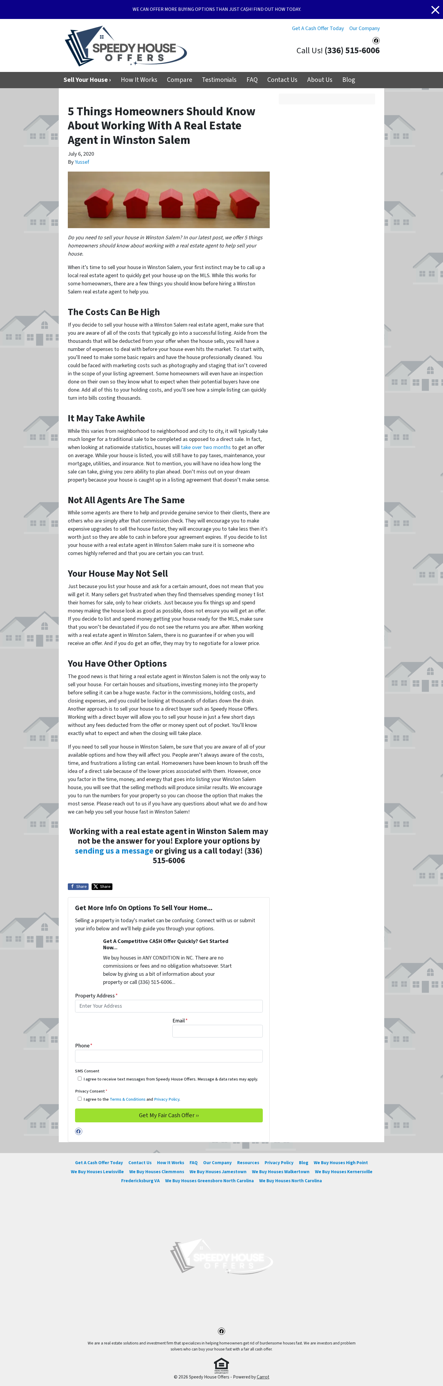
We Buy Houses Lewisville (97, 1171)
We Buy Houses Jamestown (218, 1171)
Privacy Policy (166, 1099)
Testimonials (219, 80)
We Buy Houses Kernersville (343, 1171)
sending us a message (114, 851)
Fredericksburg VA (140, 1180)
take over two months (206, 447)
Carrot (263, 1377)
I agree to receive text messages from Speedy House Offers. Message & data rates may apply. (170, 1079)
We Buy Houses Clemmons (156, 1171)
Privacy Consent (91, 1091)
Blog (348, 80)
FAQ (252, 80)
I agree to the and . (131, 1099)
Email (180, 1021)
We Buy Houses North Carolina (290, 1180)
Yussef (82, 162)
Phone (84, 1046)
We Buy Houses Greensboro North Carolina (209, 1180)
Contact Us (282, 80)
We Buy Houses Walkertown (280, 1171)
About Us (319, 80)
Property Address (96, 996)
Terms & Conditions (128, 1099)
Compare (179, 80)
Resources (248, 1162)
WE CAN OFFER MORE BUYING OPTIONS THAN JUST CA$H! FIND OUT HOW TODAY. (217, 9)
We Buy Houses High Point (341, 1162)
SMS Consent (87, 1071)
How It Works (139, 80)
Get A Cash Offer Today (318, 28)
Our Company (364, 28)
